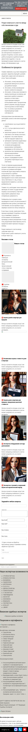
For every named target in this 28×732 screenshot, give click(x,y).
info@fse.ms (21, 6)
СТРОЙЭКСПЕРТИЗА (9, 576)
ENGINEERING (7, 580)
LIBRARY (5, 607)
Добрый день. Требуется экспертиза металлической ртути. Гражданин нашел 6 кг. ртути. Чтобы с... (14, 692)
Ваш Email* (4, 520)
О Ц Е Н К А (6, 586)
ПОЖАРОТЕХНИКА (8, 590)
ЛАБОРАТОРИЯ (7, 582)
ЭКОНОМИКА (7, 599)
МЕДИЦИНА (6, 601)
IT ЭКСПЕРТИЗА (7, 592)
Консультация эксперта (6, 659)
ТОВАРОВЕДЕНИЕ (8, 595)
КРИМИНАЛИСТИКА (9, 578)
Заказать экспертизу (21, 8)
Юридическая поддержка (7, 564)
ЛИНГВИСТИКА (7, 603)
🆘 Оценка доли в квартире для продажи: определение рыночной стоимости (12, 402)
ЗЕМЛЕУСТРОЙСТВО (6, 18)
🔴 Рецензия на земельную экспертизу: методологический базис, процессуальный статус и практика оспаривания (7, 263)
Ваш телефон (5, 530)
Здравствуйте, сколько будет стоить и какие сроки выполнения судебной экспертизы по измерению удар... (15, 677)
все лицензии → (4, 627)
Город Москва (7, 632)
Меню (25, 13)
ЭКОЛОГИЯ (6, 597)
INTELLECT (6, 605)
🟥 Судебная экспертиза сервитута (5, 286)
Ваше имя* (4, 524)
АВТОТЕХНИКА (7, 584)
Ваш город (4, 536)
